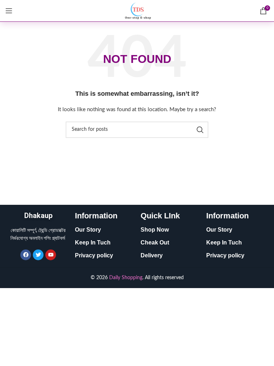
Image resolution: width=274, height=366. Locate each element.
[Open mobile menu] (9, 11)
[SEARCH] (200, 130)
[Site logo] (137, 10)
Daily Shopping (125, 277)
